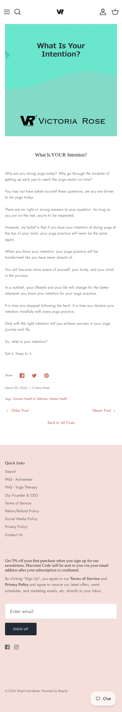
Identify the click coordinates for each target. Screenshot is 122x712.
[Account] (101, 12)
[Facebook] (7, 647)
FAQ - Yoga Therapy (21, 487)
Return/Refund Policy (22, 511)
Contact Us (14, 535)
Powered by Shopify (55, 691)
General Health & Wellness (30, 398)
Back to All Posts (61, 423)
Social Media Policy (21, 519)
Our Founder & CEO (21, 495)
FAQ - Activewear (19, 479)
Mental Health (58, 398)
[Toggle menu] (7, 12)
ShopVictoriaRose (28, 691)
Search (10, 471)
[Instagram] (16, 647)
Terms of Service (18, 503)
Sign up (20, 629)
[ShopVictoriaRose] (61, 12)
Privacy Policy (16, 526)
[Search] (21, 12)
